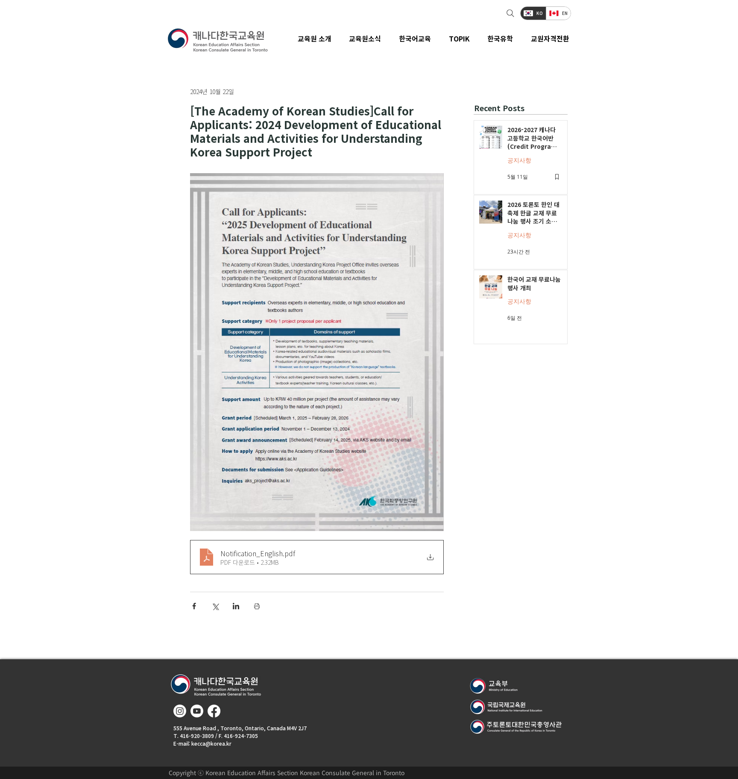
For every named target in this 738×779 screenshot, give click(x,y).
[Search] (509, 13)
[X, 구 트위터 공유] (215, 606)
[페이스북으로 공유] (194, 606)
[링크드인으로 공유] (236, 606)
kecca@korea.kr (211, 743)
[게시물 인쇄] (257, 606)
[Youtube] (196, 711)
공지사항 (519, 160)
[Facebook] (214, 711)
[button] (365, 38)
